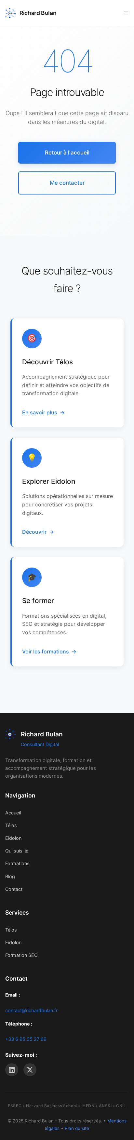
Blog (10, 876)
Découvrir (34, 532)
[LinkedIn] (11, 1069)
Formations (17, 863)
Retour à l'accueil (67, 152)
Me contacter (67, 183)
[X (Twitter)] (29, 1069)
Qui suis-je (16, 850)
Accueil (13, 812)
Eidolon (13, 838)
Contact (13, 889)
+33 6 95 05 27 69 (26, 1039)
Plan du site (77, 1128)
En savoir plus (39, 412)
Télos (11, 825)
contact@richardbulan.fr (31, 1010)
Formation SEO (21, 955)
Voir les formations (45, 651)
